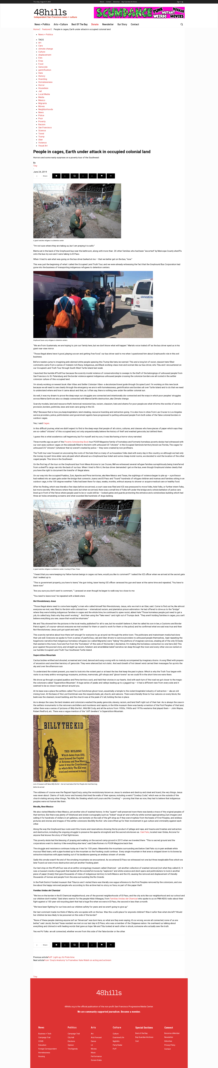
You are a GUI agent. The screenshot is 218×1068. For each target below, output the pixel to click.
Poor (40, 118)
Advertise (168, 1041)
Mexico (41, 100)
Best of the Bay (141, 1033)
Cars (40, 45)
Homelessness (45, 82)
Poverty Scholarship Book (76, 442)
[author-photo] (39, 973)
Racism (41, 124)
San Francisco (45, 127)
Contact (167, 1049)
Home (36, 29)
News (41, 112)
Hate (40, 73)
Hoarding (42, 79)
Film (40, 58)
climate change (45, 48)
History (41, 76)
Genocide (42, 67)
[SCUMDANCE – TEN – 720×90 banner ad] (139, 17)
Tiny (35, 165)
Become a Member (172, 1033)
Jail (40, 91)
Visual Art (43, 145)
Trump (41, 136)
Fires (40, 61)
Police (41, 115)
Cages (46, 423)
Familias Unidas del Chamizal (124, 898)
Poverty (42, 121)
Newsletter (168, 1037)
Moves (41, 106)
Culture (41, 51)
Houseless (43, 88)
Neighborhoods (45, 109)
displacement (44, 55)
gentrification (44, 70)
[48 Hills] (56, 13)
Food (40, 64)
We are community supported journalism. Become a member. (109, 1011)
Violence (42, 142)
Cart (137, 1041)
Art (39, 42)
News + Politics (45, 34)
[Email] (102, 175)
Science (42, 130)
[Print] (111, 175)
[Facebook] (56, 175)
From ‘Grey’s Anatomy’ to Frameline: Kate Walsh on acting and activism (77, 960)
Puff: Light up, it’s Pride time (61, 957)
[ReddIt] (93, 175)
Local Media (44, 94)
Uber (40, 139)
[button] (182, 24)
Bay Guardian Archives (144, 1037)
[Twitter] (65, 175)
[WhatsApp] (74, 175)
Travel (41, 133)
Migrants (42, 103)
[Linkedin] (83, 175)
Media (41, 97)
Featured (46, 29)
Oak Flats (144, 832)
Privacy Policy (169, 1045)
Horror (41, 85)
